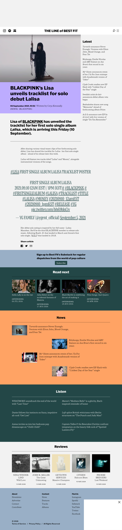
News (14, 109)
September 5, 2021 (73, 218)
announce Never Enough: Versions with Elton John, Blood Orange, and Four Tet (95, 51)
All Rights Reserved (52, 524)
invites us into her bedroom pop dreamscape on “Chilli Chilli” (30, 426)
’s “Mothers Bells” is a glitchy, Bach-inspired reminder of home (82, 402)
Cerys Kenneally (54, 106)
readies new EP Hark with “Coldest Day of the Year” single (95, 87)
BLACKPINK (32, 121)
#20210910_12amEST (64, 199)
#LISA (15, 172)
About (14, 494)
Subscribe (61, 263)
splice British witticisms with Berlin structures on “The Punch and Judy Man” (82, 414)
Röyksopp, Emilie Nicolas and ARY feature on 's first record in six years (94, 63)
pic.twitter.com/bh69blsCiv (50, 210)
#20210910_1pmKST (39, 204)
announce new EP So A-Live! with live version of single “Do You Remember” (95, 117)
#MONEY (41, 199)
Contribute (16, 507)
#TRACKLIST (67, 193)
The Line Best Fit (61, 30)
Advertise (16, 500)
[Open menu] (118, 31)
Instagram (76, 497)
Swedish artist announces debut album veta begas (95, 97)
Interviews (17, 299)
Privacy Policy (35, 524)
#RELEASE (62, 204)
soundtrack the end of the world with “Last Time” (34, 402)
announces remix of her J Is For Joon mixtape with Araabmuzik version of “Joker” (95, 76)
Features (45, 500)
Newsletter (16, 497)
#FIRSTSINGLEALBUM (29, 193)
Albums (45, 507)
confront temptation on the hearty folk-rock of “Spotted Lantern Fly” (85, 427)
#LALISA (51, 193)
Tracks (45, 504)
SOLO (34, 235)
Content (45, 494)
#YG (73, 204)
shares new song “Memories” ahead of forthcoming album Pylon (95, 107)
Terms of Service (19, 524)
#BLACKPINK (74, 188)
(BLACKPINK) (25, 109)
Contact (15, 504)
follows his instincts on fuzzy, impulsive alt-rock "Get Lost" (34, 414)
